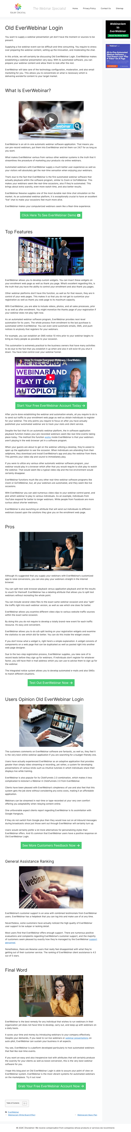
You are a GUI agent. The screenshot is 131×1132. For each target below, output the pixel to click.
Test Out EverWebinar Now (49, 683)
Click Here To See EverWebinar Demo (49, 215)
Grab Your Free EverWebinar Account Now (49, 1086)
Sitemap (119, 8)
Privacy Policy (89, 8)
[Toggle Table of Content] (23, 1103)
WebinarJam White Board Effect (21, 1115)
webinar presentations (76, 1038)
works (48, 437)
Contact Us (106, 8)
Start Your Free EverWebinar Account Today (49, 405)
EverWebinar (13, 1112)
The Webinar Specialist (49, 8)
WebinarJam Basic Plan (87, 1115)
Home (75, 8)
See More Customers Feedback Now (49, 845)
